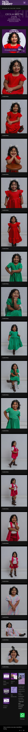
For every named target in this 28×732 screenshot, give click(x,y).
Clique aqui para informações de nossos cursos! (21, 705)
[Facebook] (22, 730)
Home (9, 8)
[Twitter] (20, 730)
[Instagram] (24, 730)
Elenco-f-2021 (12, 8)
